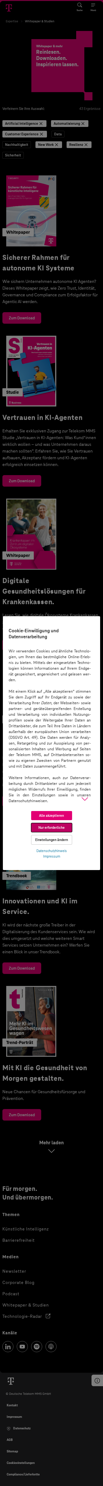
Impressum (51, 856)
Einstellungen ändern (51, 840)
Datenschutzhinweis (51, 851)
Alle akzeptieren (51, 815)
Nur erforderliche (51, 827)
